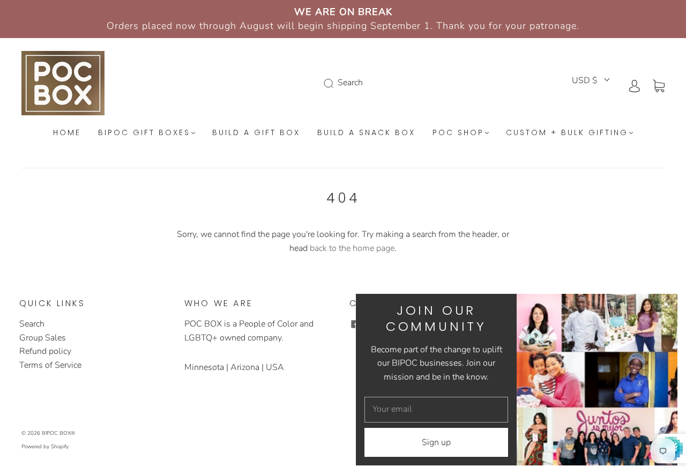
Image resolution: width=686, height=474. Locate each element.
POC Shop (458, 133)
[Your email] (436, 410)
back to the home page (352, 248)
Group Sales (42, 338)
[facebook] (355, 324)
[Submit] (331, 83)
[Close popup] (665, 305)
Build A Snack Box (366, 133)
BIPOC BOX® (58, 433)
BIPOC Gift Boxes (144, 133)
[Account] (634, 85)
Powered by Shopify (45, 446)
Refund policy (45, 351)
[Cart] (659, 85)
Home (67, 133)
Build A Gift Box (256, 133)
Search (31, 324)
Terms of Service (50, 365)
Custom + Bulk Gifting (567, 133)
